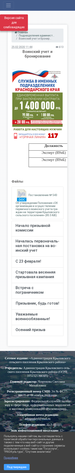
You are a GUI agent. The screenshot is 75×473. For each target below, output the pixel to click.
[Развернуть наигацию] (8, 5)
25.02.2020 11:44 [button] (22, 47)
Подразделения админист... (36, 35)
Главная (22, 32)
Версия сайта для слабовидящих (14, 22)
